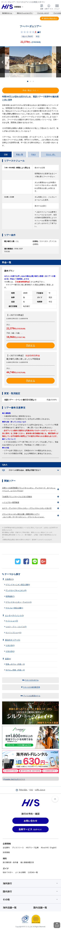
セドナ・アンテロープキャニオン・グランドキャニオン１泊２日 (26, 508)
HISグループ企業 (32, 847)
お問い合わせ (40, 790)
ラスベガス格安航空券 (31, 687)
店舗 (41, 9)
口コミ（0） (50, 154)
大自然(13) (9, 579)
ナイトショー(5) (12, 621)
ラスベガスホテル (32, 680)
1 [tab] (27, 81)
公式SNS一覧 (33, 872)
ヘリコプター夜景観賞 (10, 502)
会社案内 (6, 847)
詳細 (6, 154)
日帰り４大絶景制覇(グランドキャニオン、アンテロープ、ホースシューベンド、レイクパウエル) (28, 489)
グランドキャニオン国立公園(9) (18, 585)
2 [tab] (30, 81)
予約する (30, 345)
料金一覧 (19, 154)
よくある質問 (20, 872)
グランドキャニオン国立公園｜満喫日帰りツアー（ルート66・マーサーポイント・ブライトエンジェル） (23, 515)
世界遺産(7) (10, 596)
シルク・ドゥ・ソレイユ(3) (16, 627)
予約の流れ (23, 790)
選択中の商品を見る (50, 18)
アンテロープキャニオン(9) (16, 590)
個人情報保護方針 (27, 862)
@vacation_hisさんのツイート (14, 779)
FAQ (31, 790)
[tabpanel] (30, 61)
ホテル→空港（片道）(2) (15, 670)
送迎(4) (8, 659)
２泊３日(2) (10, 651)
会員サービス (49, 9)
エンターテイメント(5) (14, 615)
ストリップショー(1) (13, 633)
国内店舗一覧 (40, 907)
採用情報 (6, 852)
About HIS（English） (49, 847)
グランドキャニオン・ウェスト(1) (18, 602)
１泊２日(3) (10, 645)
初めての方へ (8, 872)
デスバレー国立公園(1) (14, 608)
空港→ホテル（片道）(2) (15, 664)
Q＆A (33, 154)
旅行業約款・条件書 (10, 862)
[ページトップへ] (55, 799)
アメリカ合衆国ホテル (31, 696)
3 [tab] (33, 81)
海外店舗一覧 (9, 907)
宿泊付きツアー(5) (12, 640)
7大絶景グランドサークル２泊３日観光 (17, 497)
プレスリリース (18, 847)
